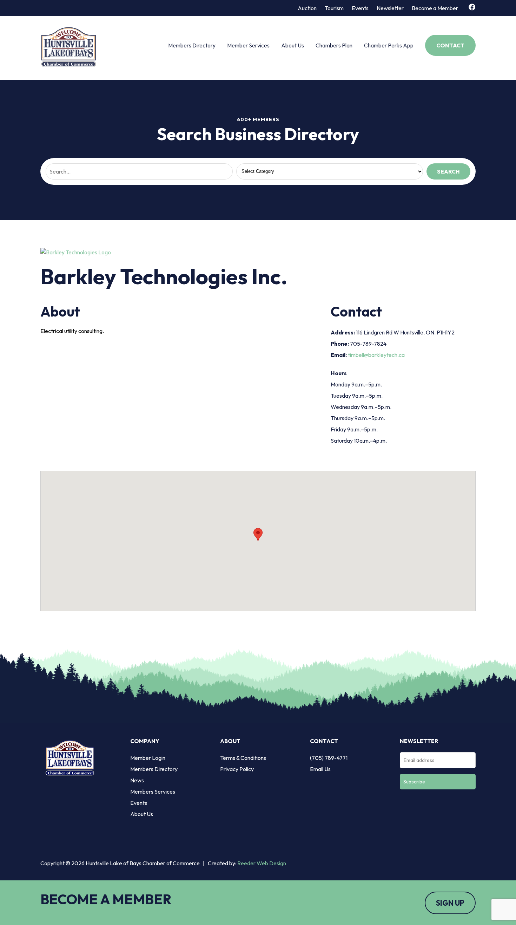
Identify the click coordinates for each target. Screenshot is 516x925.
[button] (258, 534)
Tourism (334, 8)
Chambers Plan (334, 45)
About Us (292, 45)
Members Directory (192, 45)
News (137, 780)
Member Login (147, 757)
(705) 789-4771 (329, 757)
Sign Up (450, 902)
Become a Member (435, 8)
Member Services (248, 45)
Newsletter (390, 8)
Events (360, 8)
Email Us (320, 769)
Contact (450, 45)
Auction (307, 8)
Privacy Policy (237, 769)
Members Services (152, 791)
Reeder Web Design (261, 863)
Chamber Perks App (389, 45)
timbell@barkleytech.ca (376, 354)
